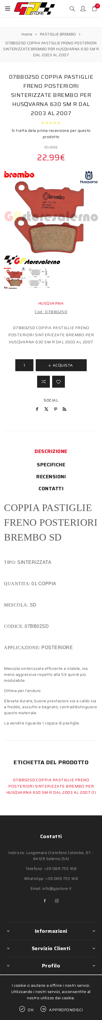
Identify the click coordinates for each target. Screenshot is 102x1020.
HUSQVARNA (51, 303)
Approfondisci (66, 1010)
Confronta (43, 382)
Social (51, 400)
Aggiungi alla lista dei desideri (58, 382)
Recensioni (51, 477)
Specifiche (51, 465)
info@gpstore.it (57, 889)
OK (31, 1010)
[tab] (51, 451)
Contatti (51, 489)
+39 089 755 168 (60, 869)
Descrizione (51, 451)
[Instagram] (56, 900)
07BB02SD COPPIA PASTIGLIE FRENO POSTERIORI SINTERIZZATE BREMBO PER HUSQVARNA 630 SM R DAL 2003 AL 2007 (50, 786)
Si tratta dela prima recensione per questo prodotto (51, 134)
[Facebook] (45, 900)
